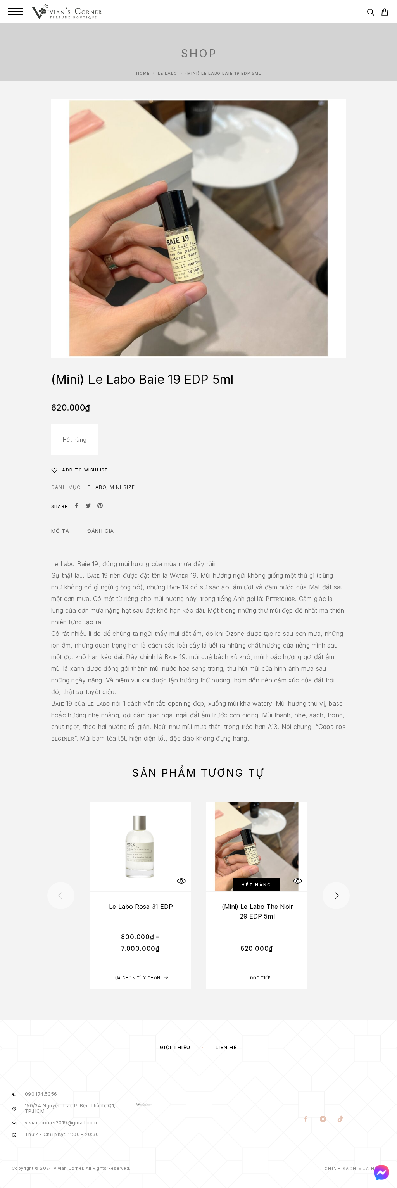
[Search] (370, 13)
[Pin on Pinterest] (100, 506)
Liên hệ (226, 1047)
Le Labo (167, 73)
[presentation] (60, 895)
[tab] (60, 535)
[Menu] (15, 11)
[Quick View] (181, 881)
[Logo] (66, 11)
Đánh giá (100, 531)
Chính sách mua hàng (355, 1168)
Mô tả (60, 531)
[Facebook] (305, 1119)
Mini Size (122, 487)
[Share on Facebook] (77, 506)
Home (143, 73)
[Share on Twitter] (88, 506)
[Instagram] (323, 1119)
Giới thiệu (175, 1047)
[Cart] (385, 13)
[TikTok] (340, 1119)
